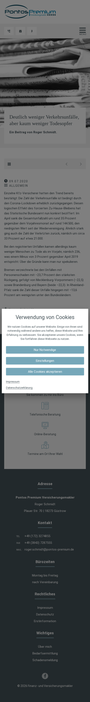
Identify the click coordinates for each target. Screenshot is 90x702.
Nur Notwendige (45, 350)
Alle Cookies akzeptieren (45, 371)
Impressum (13, 381)
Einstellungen (45, 361)
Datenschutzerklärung (19, 387)
